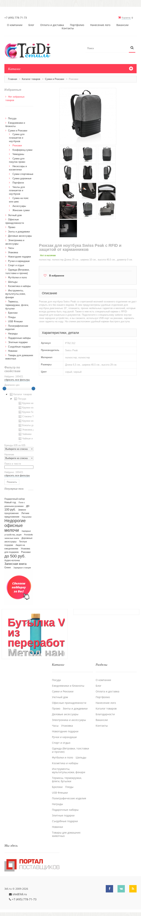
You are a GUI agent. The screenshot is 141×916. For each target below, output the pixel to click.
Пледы (12, 317)
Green (7, 567)
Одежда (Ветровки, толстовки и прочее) (70, 750)
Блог (31, 25)
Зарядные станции (22, 567)
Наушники (26, 517)
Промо (11, 227)
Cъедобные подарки (19, 346)
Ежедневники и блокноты (68, 685)
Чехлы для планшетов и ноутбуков (17, 190)
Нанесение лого (100, 25)
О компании (14, 25)
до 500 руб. (15, 556)
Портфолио (77, 25)
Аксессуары (19, 206)
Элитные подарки (18, 342)
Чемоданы (18, 154)
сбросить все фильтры (17, 379)
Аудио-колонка (12, 560)
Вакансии (122, 25)
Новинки (12, 351)
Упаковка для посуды (34, 429)
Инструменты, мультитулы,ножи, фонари (15, 294)
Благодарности (105, 714)
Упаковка (13, 252)
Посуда (12, 118)
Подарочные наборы (19, 338)
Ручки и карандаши (19, 261)
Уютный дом (15, 215)
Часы (11, 248)
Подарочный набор (14, 499)
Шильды (12, 281)
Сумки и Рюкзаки (54, 79)
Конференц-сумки (22, 150)
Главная (12, 79)
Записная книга (15, 564)
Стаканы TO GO (31, 416)
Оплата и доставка (52, 25)
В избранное (56, 275)
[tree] (18, 417)
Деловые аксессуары (20, 235)
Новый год (10, 502)
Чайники (26, 434)
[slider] (4, 388)
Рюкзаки (17, 145)
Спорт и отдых (16, 265)
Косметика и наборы (19, 286)
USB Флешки (15, 321)
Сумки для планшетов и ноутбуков (16, 137)
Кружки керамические (34, 403)
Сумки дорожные (21, 178)
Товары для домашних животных (66, 834)
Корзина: (126, 17)
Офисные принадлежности (69, 703)
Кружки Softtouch (31, 412)
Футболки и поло (17, 277)
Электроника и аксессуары (69, 720)
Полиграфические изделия (69, 798)
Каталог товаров (31, 79)
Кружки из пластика (33, 407)
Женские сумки (21, 210)
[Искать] (132, 48)
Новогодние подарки (19, 256)
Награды (13, 333)
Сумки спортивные (22, 174)
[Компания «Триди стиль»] (29, 50)
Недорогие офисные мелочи (15, 525)
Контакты (68, 28)
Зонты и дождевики (19, 231)
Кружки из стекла (32, 420)
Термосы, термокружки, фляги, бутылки (17, 305)
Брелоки (12, 312)
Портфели (18, 182)
